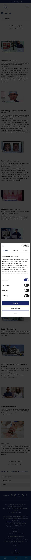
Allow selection (15, 308)
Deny (15, 313)
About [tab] (25, 250)
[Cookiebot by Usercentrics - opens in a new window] (22, 245)
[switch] (26, 285)
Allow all (15, 303)
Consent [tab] (5, 250)
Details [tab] (15, 250)
